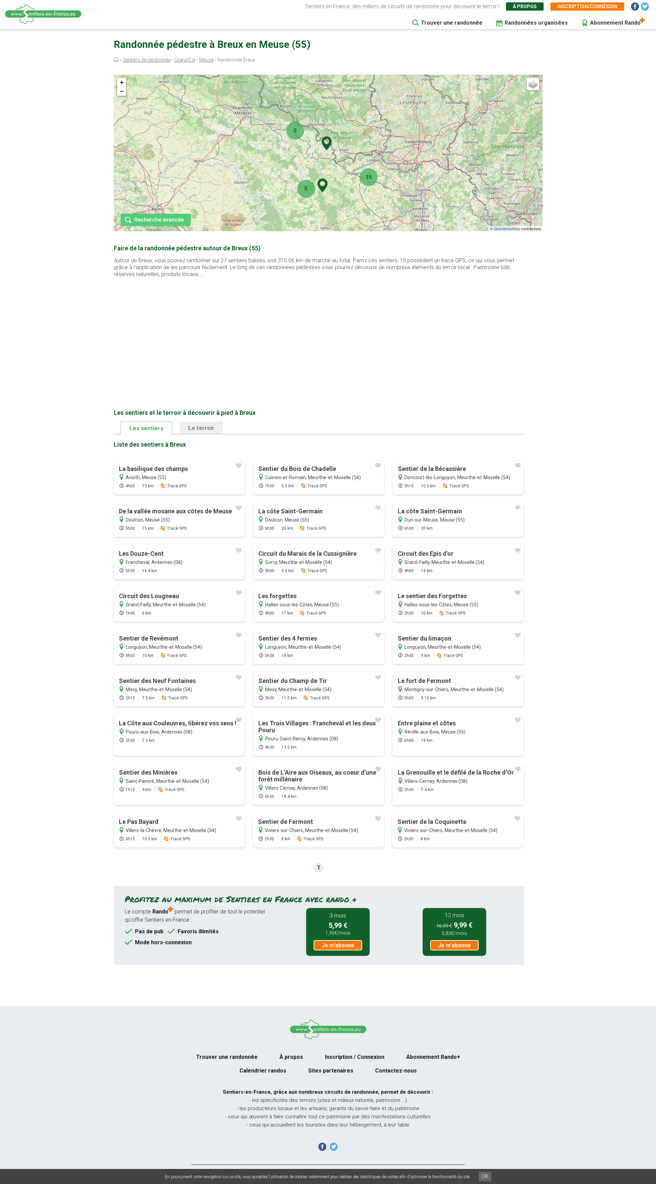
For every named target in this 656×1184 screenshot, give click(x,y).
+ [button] (122, 82)
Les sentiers (146, 428)
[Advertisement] (319, 332)
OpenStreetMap (507, 228)
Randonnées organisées (536, 22)
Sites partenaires (330, 1070)
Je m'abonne (338, 945)
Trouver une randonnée (451, 22)
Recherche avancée (159, 219)
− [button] (122, 91)
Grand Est (184, 60)
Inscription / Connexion (354, 1057)
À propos (525, 6)
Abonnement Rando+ (433, 1057)
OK (485, 1176)
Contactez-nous (396, 1070)
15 (369, 177)
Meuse (206, 60)
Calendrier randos (263, 1070)
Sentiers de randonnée (146, 60)
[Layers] (533, 84)
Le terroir (201, 427)
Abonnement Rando (615, 22)
